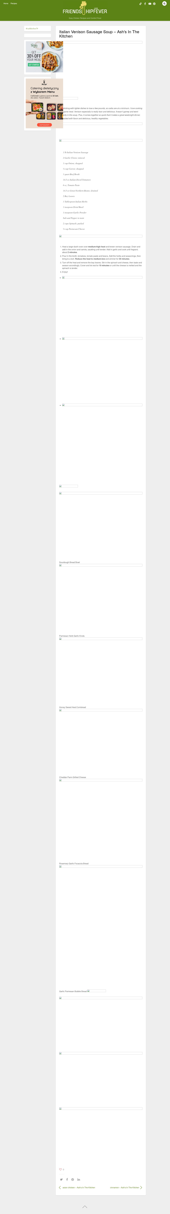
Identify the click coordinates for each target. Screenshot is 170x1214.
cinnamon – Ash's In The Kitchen (121, 1187)
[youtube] (149, 3)
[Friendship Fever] (85, 13)
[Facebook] (67, 1179)
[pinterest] (154, 3)
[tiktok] (140, 3)
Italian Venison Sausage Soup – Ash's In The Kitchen (99, 34)
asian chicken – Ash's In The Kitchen (79, 1187)
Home (5, 3)
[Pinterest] (73, 1179)
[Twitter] (62, 1179)
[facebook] (145, 3)
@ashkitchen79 (32, 28)
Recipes (14, 3)
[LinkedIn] (79, 1179)
